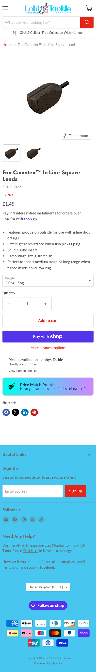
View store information (23, 371)
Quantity (8, 293)
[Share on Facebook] (6, 412)
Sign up (75, 490)
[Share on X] (15, 412)
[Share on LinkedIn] (25, 412)
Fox (10, 194)
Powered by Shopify (48, 663)
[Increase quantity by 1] (45, 303)
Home (7, 45)
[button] (11, 153)
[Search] (87, 22)
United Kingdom (46, 587)
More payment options (48, 348)
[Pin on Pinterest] (34, 412)
